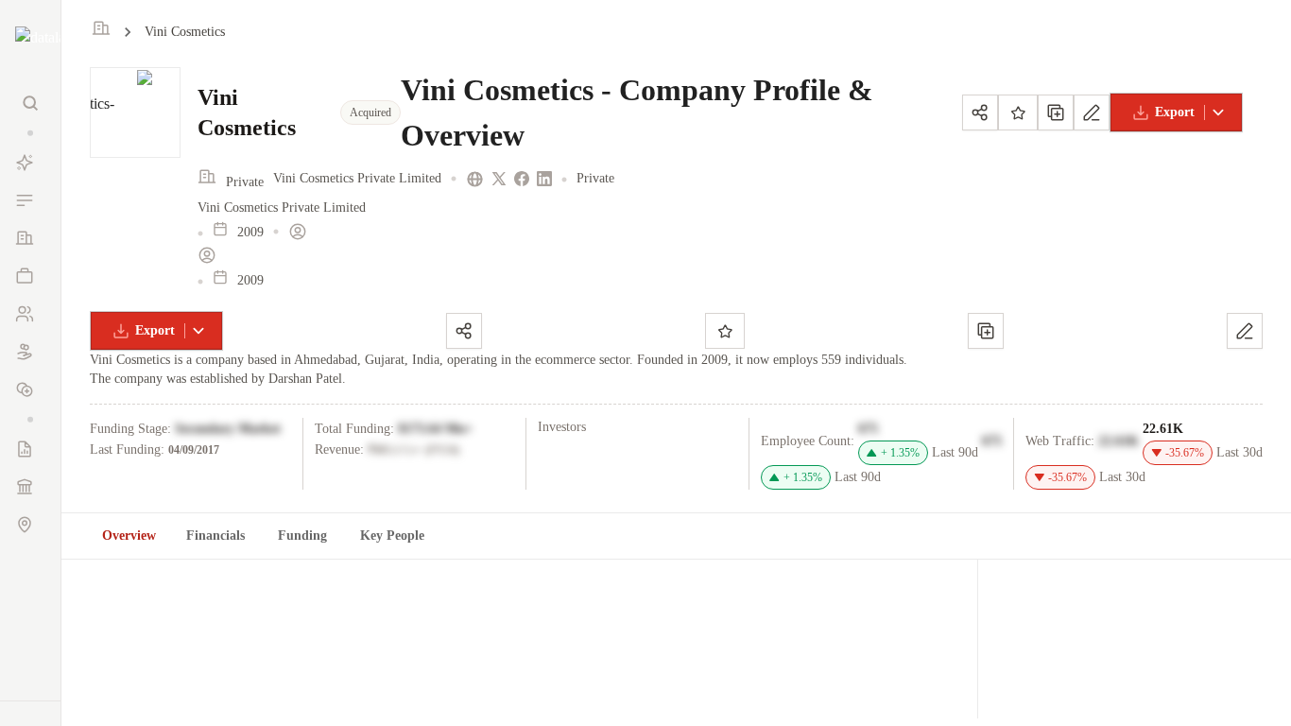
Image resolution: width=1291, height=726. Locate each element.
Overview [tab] (129, 535)
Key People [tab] (392, 535)
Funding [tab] (302, 535)
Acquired (370, 112)
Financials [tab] (215, 535)
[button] (30, 133)
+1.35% (900, 452)
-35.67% (1184, 452)
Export (1175, 112)
